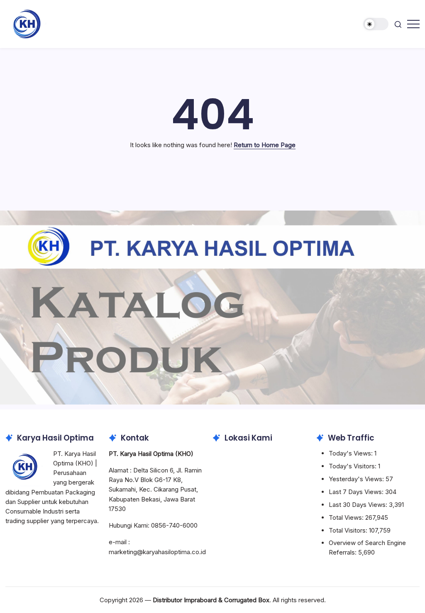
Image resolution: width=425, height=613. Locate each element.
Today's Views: (351, 453)
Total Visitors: (349, 530)
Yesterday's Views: (357, 479)
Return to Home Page (265, 145)
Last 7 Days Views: (357, 492)
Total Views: (347, 517)
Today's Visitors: (353, 466)
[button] (375, 24)
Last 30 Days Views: (359, 505)
